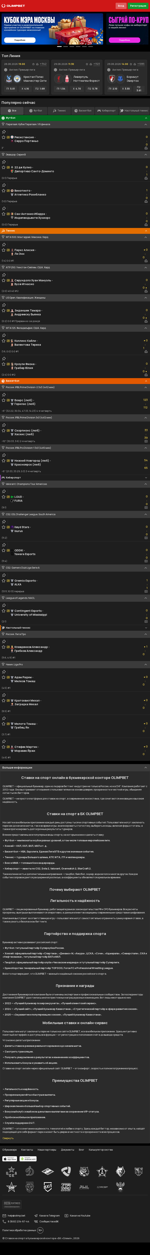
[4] (84, 46)
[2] (72, 46)
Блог (81, 1149)
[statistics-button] (37, 64)
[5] (91, 46)
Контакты (27, 1149)
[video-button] (146, 441)
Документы (67, 1149)
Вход (121, 5)
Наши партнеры (47, 1149)
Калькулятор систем (101, 1149)
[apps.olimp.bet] (9, 1158)
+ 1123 (97, 63)
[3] (78, 46)
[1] (65, 46)
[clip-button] (4, 132)
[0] (59, 46)
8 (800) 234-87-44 (18, 1221)
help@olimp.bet (16, 1215)
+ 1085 (141, 63)
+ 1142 (43, 63)
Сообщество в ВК (49, 1221)
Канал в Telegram (49, 1215)
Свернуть (8, 1138)
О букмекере (9, 1149)
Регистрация (138, 5)
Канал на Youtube (80, 1215)
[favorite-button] (33, 64)
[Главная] (13, 6)
